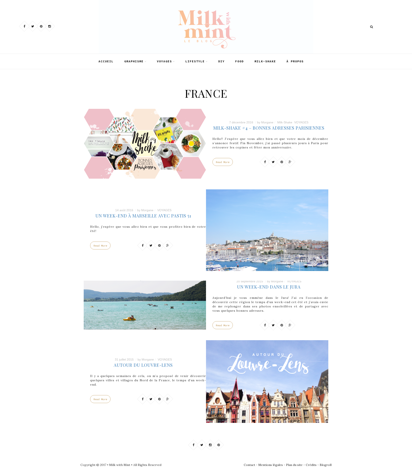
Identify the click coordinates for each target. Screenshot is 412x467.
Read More (222, 161)
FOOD (239, 61)
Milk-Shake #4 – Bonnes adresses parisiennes (268, 127)
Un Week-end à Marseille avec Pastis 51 (143, 216)
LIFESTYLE (195, 61)
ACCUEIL (106, 61)
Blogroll (326, 465)
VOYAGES (164, 61)
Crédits (311, 465)
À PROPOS (295, 61)
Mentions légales (270, 465)
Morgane (267, 122)
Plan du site (294, 465)
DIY (221, 61)
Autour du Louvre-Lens (143, 365)
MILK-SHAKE (265, 61)
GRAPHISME (134, 61)
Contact (249, 465)
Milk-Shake (284, 122)
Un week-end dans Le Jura (269, 287)
